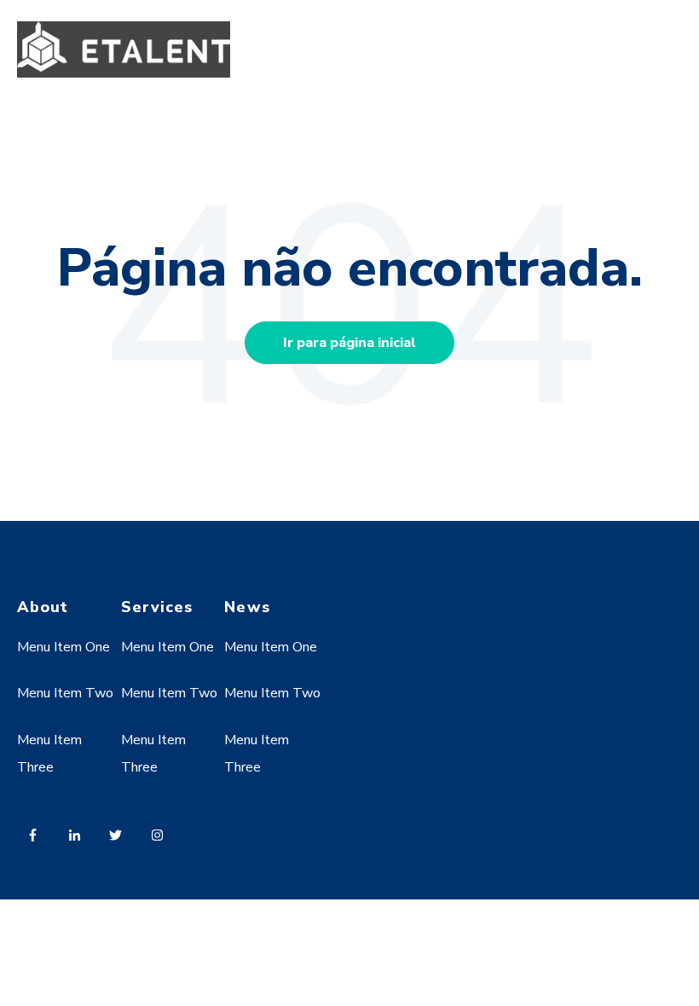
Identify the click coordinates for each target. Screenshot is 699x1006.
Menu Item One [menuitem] (63, 647)
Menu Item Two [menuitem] (65, 693)
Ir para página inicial (349, 342)
